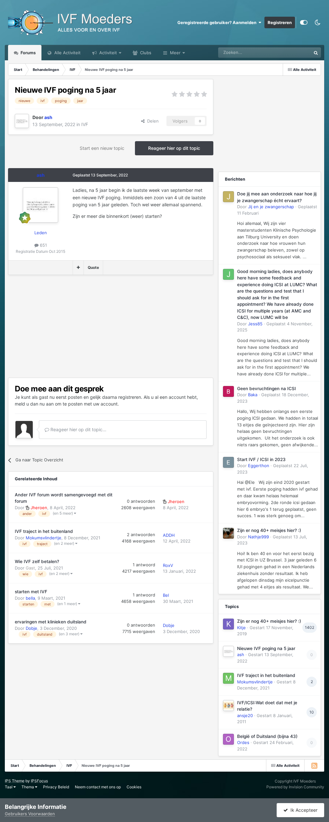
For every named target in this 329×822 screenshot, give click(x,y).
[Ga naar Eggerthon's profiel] (228, 462)
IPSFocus (39, 780)
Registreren (280, 22)
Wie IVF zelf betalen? (37, 561)
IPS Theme (14, 780)
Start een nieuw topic (102, 148)
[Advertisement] (83, 326)
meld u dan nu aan (34, 404)
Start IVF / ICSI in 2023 (261, 459)
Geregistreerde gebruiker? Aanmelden (217, 22)
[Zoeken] (316, 52)
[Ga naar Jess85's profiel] (228, 274)
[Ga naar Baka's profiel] (228, 391)
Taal (9, 786)
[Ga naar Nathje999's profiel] (228, 533)
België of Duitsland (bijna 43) (267, 736)
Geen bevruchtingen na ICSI (266, 388)
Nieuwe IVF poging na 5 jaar (266, 648)
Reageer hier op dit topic (174, 148)
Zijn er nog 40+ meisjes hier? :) (269, 530)
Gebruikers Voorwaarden (30, 813)
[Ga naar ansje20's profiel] (228, 705)
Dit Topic (294, 52)
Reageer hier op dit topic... (77, 429)
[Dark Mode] (317, 22)
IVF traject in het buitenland (44, 531)
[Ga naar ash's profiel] (22, 121)
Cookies (134, 786)
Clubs (145, 52)
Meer (175, 52)
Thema (28, 786)
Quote (93, 267)
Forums (28, 52)
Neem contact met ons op (98, 786)
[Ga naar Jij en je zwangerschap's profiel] (228, 196)
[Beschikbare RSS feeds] (314, 765)
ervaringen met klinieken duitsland (50, 621)
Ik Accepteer (302, 810)
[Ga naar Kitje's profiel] (228, 624)
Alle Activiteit (67, 52)
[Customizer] (304, 22)
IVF (84, 124)
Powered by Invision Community (295, 786)
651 (43, 245)
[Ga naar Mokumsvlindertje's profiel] (228, 678)
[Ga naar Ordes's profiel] (228, 739)
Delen (152, 121)
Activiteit (107, 52)
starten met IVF (31, 591)
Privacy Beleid (56, 786)
